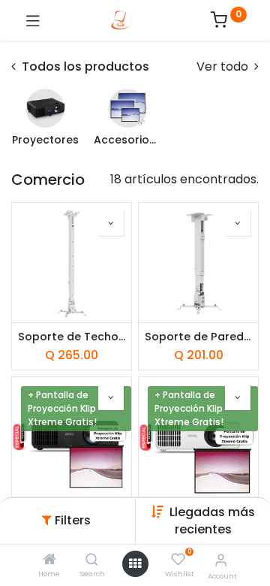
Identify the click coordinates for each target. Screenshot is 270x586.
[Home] (49, 560)
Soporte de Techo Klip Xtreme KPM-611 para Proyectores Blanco (71, 336)
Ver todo (223, 67)
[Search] (92, 560)
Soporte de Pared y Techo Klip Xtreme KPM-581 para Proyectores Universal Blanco (198, 336)
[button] (212, 520)
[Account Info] (221, 560)
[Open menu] (135, 563)
